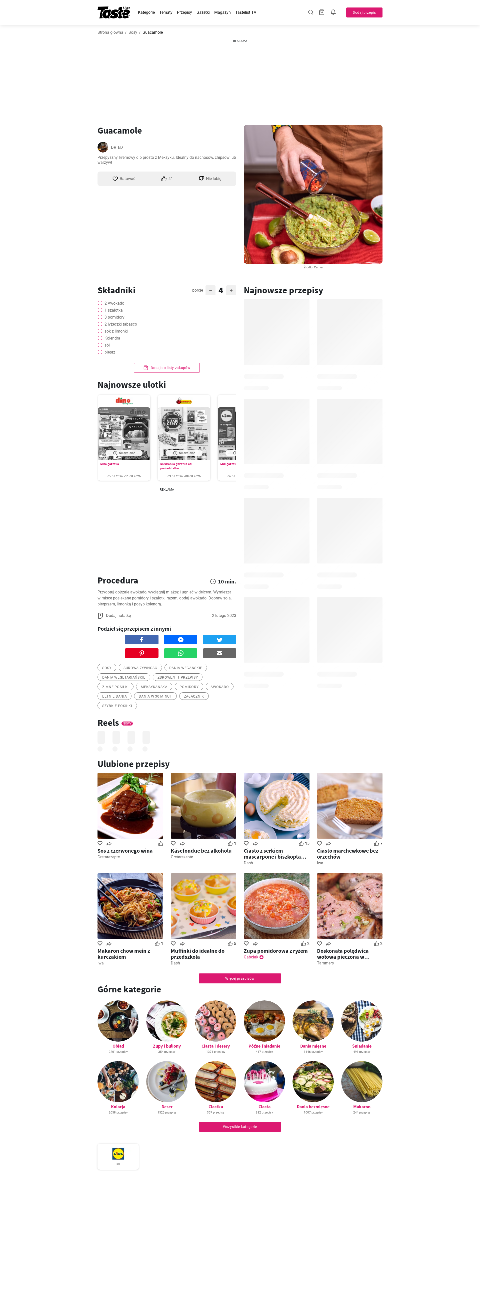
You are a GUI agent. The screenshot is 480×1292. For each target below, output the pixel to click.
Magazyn (222, 12)
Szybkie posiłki (117, 706)
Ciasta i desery (216, 1046)
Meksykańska (154, 687)
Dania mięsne (313, 1046)
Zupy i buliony (167, 1046)
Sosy (132, 32)
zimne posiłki (115, 687)
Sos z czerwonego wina (125, 851)
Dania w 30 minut (155, 696)
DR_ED (117, 147)
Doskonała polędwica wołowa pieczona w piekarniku (343, 954)
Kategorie (146, 12)
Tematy (165, 12)
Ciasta (264, 1106)
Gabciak (251, 957)
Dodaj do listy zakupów (170, 368)
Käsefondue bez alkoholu (201, 851)
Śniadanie (362, 1046)
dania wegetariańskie (124, 677)
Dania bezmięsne (313, 1106)
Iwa (320, 863)
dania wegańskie (185, 668)
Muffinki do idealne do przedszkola (197, 954)
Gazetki (203, 12)
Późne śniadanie (264, 1046)
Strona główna (110, 32)
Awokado (219, 687)
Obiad (118, 1046)
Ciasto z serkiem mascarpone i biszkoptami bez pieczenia (275, 854)
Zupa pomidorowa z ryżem (276, 951)
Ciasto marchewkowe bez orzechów (347, 854)
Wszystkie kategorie (240, 1127)
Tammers (325, 963)
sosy (107, 668)
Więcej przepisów (239, 978)
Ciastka (215, 1106)
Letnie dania (114, 696)
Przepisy (184, 12)
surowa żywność (140, 668)
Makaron (361, 1106)
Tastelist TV (245, 12)
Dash (248, 863)
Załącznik (194, 696)
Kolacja (118, 1106)
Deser (167, 1106)
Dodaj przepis (364, 12)
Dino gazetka (109, 464)
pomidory (189, 687)
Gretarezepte (109, 857)
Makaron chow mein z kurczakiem (124, 954)
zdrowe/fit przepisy (178, 677)
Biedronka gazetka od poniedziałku (176, 466)
